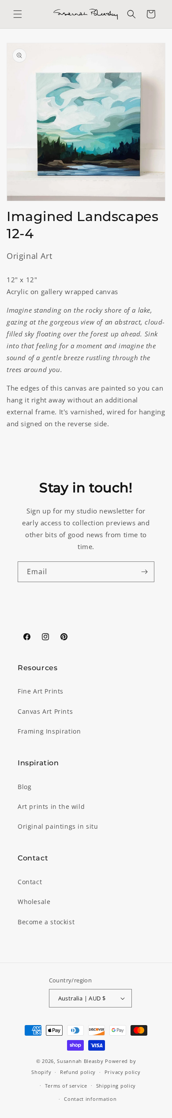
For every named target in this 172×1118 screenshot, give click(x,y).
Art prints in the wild (51, 806)
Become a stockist (46, 922)
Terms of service (66, 1085)
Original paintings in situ (58, 826)
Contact (30, 882)
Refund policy (78, 1072)
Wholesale (34, 901)
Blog (24, 786)
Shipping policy (116, 1085)
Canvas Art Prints (45, 711)
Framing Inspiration (49, 731)
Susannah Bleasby (80, 1061)
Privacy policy (123, 1072)
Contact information (90, 1099)
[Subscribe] (144, 571)
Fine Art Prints (41, 691)
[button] (17, 14)
